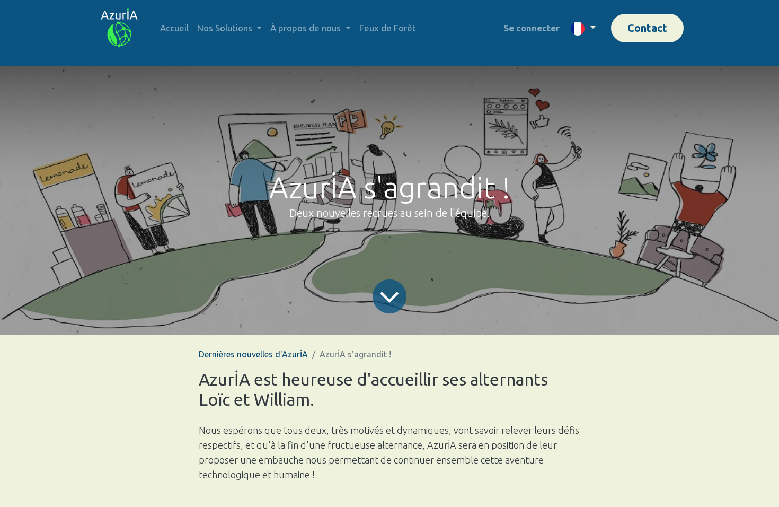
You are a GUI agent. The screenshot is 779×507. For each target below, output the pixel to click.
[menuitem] (174, 28)
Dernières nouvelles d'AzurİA (253, 354)
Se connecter (531, 28)
